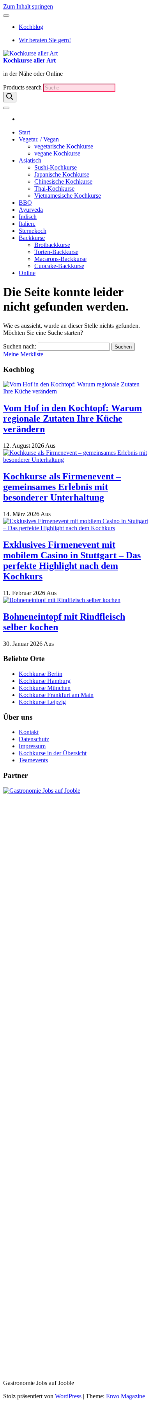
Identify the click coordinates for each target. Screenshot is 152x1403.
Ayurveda (31, 209)
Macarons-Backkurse (60, 259)
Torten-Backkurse (56, 251)
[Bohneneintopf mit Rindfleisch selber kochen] (61, 600)
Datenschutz (34, 739)
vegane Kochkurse (57, 153)
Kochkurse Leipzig (42, 702)
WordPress (68, 1396)
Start (24, 132)
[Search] (9, 97)
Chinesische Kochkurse (63, 181)
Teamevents (33, 760)
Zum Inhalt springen (28, 6)
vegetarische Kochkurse (63, 146)
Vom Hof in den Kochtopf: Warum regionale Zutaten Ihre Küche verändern (72, 418)
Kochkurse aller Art (29, 60)
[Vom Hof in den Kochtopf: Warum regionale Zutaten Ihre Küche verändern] (76, 391)
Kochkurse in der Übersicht (53, 753)
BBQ (25, 202)
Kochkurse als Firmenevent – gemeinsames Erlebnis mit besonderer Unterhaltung (62, 486)
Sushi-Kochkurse (55, 167)
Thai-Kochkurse (54, 188)
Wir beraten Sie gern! (45, 40)
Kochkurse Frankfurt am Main (56, 695)
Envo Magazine (125, 1396)
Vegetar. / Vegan (39, 139)
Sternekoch (32, 230)
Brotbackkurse (52, 244)
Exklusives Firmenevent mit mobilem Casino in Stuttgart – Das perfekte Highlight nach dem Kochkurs (72, 560)
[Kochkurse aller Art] (21, 119)
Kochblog (31, 26)
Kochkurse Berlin (40, 673)
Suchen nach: (19, 346)
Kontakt (29, 732)
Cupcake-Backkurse (59, 266)
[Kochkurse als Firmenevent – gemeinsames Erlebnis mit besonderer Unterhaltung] (76, 459)
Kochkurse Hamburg (45, 680)
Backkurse (32, 237)
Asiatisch (30, 160)
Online (27, 273)
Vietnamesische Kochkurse (67, 195)
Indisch (28, 216)
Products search (23, 87)
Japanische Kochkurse (61, 174)
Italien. (27, 223)
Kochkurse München (45, 688)
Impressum (32, 746)
